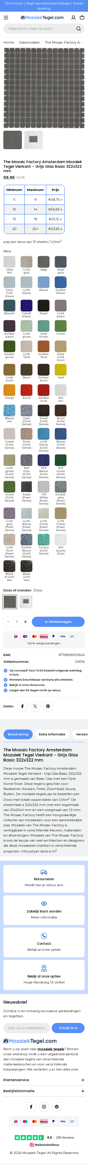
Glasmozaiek (29, 42)
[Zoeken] (78, 28)
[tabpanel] (44, 800)
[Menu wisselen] (6, 17)
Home (8, 42)
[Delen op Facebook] (22, 706)
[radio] (9, 265)
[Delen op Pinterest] (48, 706)
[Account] (73, 17)
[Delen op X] (35, 706)
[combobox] (44, 29)
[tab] (18, 734)
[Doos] (9, 601)
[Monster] (26, 601)
